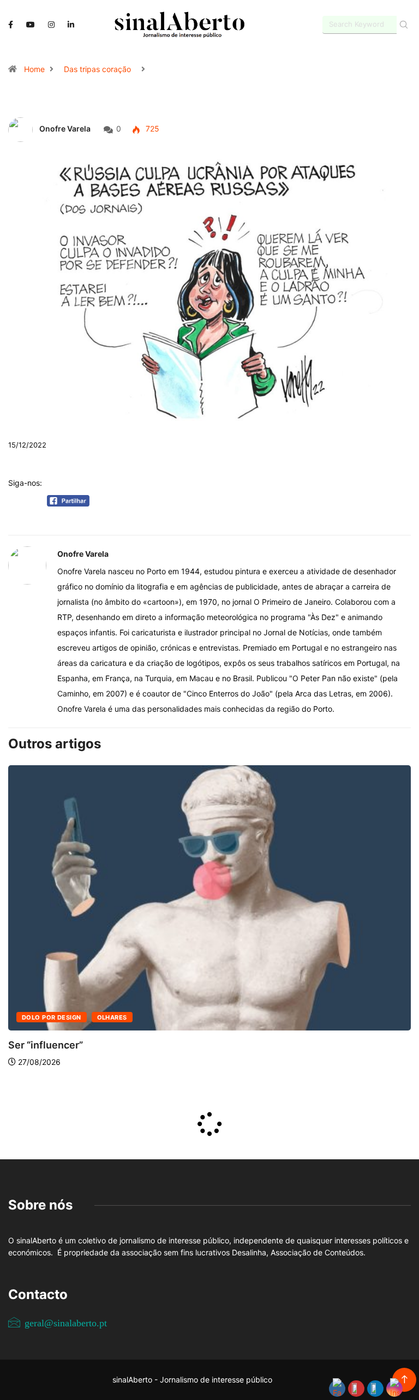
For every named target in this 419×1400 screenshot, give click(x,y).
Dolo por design (51, 1017)
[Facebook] (10, 24)
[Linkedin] (71, 24)
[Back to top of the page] (404, 1379)
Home (34, 69)
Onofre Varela (65, 128)
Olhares (112, 1017)
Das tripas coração (97, 69)
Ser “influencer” (45, 1045)
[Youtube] (30, 24)
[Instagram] (51, 24)
